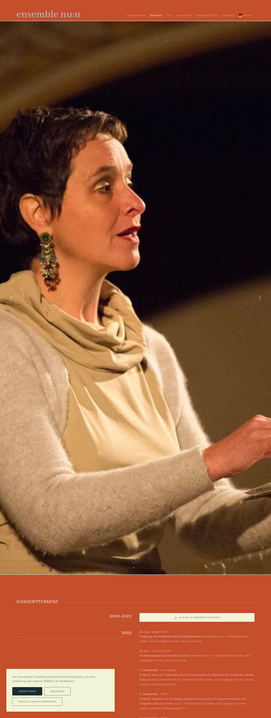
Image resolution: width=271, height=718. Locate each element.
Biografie (184, 15)
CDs (169, 15)
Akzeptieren (27, 691)
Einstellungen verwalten (37, 701)
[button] (11, 298)
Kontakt (228, 15)
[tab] (129, 567)
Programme (136, 15)
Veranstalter (206, 15)
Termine (156, 15)
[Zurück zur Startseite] (48, 13)
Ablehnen (57, 691)
